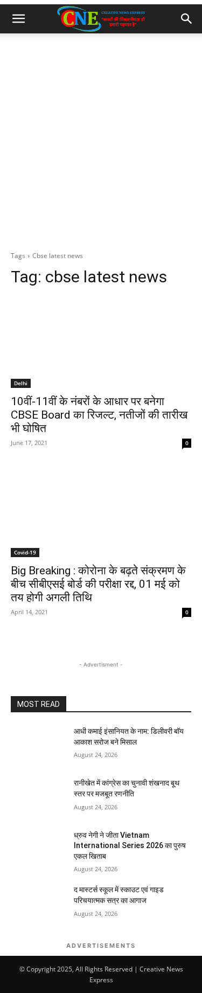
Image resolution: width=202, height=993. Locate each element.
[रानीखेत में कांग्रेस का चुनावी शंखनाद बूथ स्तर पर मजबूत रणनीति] (38, 797)
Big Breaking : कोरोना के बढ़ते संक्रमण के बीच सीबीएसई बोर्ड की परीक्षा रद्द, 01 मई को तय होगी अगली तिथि (98, 584)
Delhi (20, 383)
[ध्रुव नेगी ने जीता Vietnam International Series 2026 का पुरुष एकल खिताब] (38, 849)
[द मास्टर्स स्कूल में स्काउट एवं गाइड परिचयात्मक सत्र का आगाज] (38, 903)
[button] (18, 18)
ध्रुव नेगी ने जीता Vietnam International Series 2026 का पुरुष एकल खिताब (130, 845)
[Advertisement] (101, 140)
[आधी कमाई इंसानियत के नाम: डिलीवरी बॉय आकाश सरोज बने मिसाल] (38, 745)
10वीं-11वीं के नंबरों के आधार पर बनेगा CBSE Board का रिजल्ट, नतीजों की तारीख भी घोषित (99, 415)
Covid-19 (25, 552)
